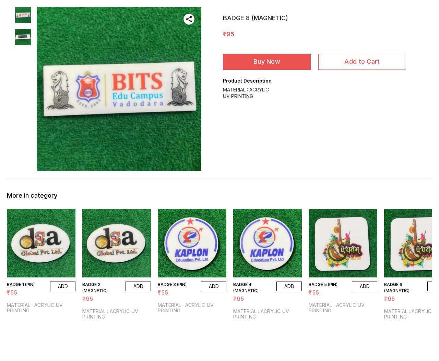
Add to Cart (362, 61)
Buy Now (266, 61)
